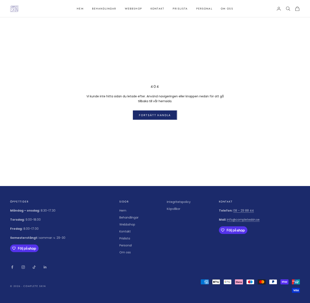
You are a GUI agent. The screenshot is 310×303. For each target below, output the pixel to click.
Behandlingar (104, 9)
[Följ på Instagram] (23, 267)
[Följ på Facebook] (12, 267)
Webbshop (133, 9)
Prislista (180, 9)
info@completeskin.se (243, 219)
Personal (204, 9)
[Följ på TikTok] (34, 267)
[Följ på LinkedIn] (45, 267)
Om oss (227, 9)
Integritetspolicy (179, 202)
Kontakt (157, 9)
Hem (80, 9)
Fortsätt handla (155, 115)
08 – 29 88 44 (243, 210)
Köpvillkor (173, 209)
